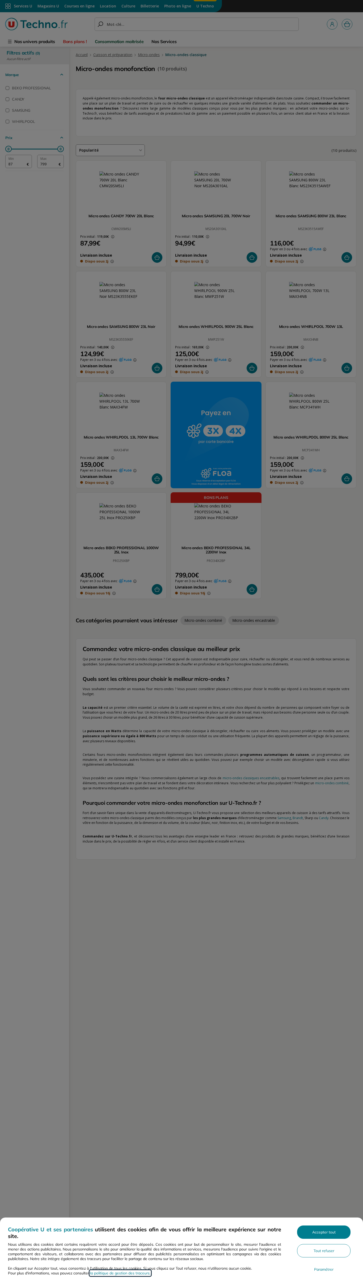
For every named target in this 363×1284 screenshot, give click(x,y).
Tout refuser (324, 1250)
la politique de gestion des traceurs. (120, 1273)
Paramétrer (324, 1269)
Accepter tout (324, 1232)
